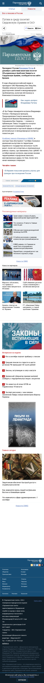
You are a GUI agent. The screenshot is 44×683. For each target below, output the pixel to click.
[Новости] (29, 28)
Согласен (22, 680)
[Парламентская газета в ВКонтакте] (34, 565)
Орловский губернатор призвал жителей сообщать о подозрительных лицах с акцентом (21, 377)
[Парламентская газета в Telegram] (37, 565)
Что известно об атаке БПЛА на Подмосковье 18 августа (16, 385)
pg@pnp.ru (5, 643)
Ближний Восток (8, 186)
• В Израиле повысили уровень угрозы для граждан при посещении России (22, 172)
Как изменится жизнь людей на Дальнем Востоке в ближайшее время (19, 491)
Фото (3, 581)
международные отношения (24, 186)
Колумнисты (6, 589)
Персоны (24, 581)
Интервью (24, 586)
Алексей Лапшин (10, 34)
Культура (23, 574)
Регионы (24, 584)
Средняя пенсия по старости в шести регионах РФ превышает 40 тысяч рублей (18, 363)
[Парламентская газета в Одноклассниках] (39, 565)
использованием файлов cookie (22, 677)
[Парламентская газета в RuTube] (42, 565)
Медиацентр (6, 586)
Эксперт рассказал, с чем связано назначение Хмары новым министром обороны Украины (21, 394)
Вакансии (24, 593)
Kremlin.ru (39, 34)
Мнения (4, 584)
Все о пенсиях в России (12, 13)
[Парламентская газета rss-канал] (32, 565)
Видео (4, 579)
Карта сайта (38, 601)
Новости (31, 9)
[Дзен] (38, 28)
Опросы (23, 579)
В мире (23, 572)
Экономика (24, 569)
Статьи (12, 9)
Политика (5, 569)
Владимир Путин (26, 68)
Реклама (14, 593)
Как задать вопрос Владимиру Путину (29, 101)
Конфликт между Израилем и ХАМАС (18, 138)
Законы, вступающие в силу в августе (21, 370)
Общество (5, 572)
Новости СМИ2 (22, 261)
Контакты (5, 593)
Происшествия (6, 574)
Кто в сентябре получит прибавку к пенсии (23, 356)
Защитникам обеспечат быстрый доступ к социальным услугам (19, 483)
